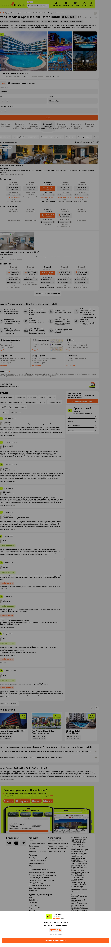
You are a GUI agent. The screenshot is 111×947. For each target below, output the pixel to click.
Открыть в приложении (55, 940)
